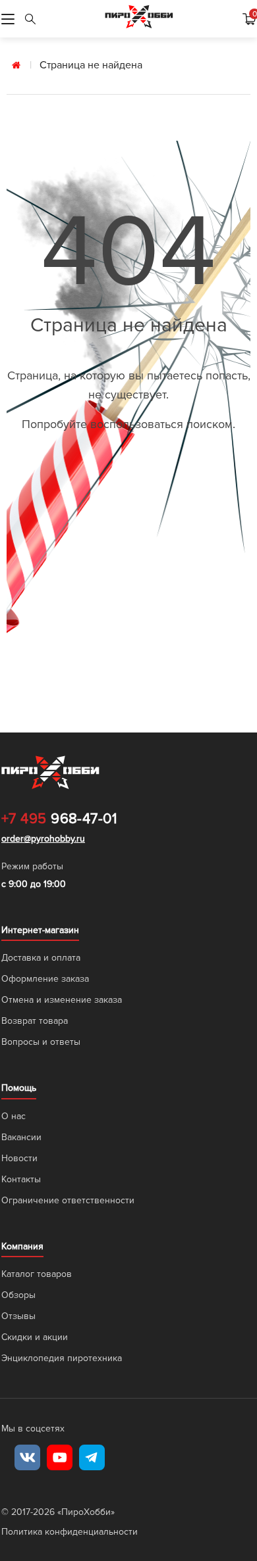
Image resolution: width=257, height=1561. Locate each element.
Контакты (21, 1179)
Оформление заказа (45, 978)
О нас (13, 1116)
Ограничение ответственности (67, 1200)
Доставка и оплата (40, 957)
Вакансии (21, 1137)
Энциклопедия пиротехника (61, 1358)
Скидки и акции (34, 1337)
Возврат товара (34, 1020)
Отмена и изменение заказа (61, 999)
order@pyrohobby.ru (43, 838)
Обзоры (18, 1295)
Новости (19, 1158)
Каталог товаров (36, 1274)
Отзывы (18, 1316)
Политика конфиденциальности (69, 1531)
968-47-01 (59, 819)
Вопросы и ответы (40, 1041)
